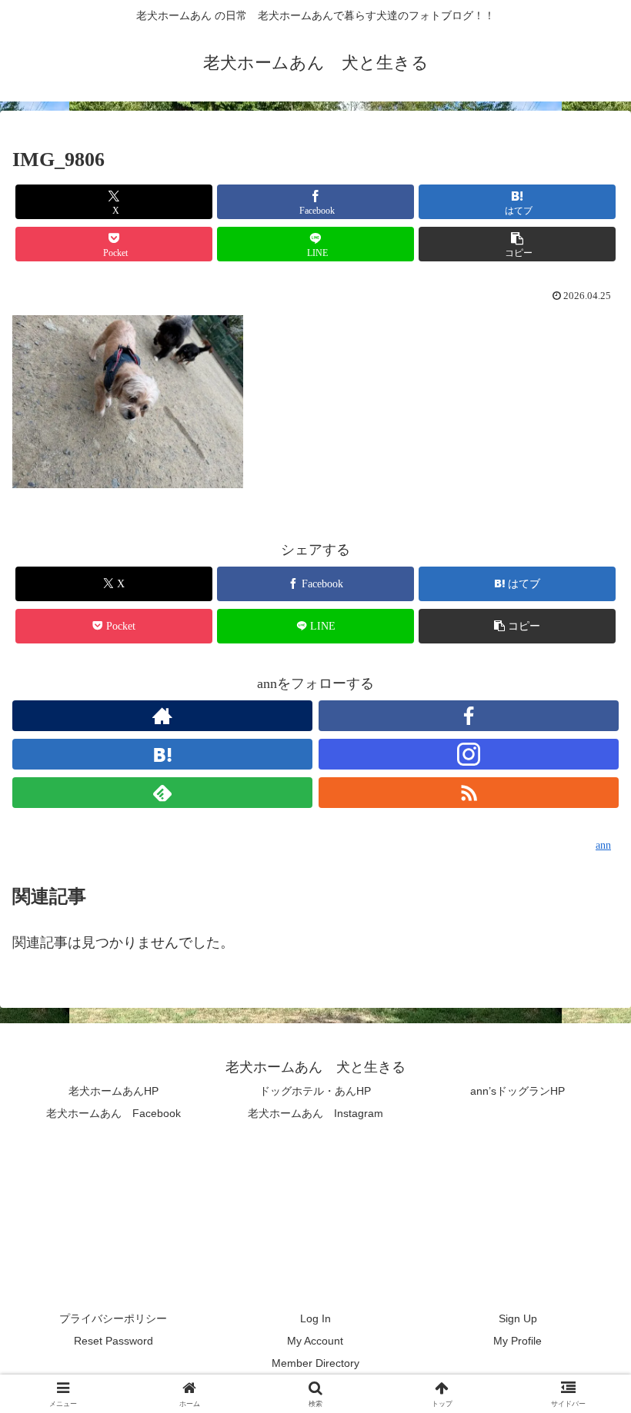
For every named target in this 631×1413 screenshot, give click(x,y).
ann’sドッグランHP (517, 1091)
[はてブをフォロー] (162, 754)
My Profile (517, 1341)
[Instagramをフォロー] (469, 754)
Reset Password (113, 1341)
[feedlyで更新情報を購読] (162, 792)
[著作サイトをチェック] (162, 715)
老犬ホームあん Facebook (113, 1113)
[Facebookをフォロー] (469, 715)
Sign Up (518, 1318)
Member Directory (315, 1363)
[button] (517, 244)
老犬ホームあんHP (113, 1091)
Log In (315, 1318)
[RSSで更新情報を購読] (469, 792)
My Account (315, 1341)
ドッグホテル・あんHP (315, 1091)
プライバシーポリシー (113, 1318)
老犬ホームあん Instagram (315, 1113)
